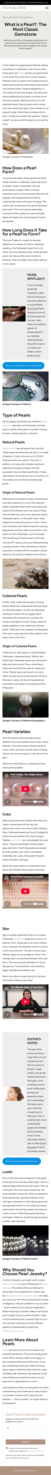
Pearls (21, 73)
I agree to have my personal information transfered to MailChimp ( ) (25, 1449)
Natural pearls (9, 448)
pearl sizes (19, 938)
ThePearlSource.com (12, 1331)
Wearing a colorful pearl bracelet (22, 1295)
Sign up (25, 1442)
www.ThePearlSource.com (38, 2)
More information (34, 1451)
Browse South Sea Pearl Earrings (22, 1161)
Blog (5, 17)
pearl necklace (9, 1284)
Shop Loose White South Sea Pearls (23, 365)
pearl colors (16, 840)
